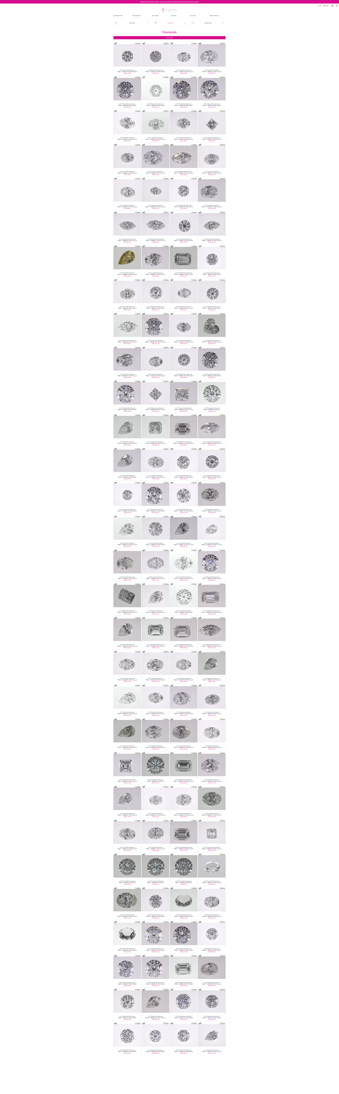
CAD (327, 6)
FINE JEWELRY (155, 15)
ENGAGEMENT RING (118, 15)
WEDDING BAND (137, 15)
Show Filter (169, 37)
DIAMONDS (173, 15)
